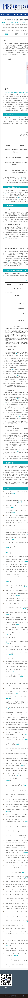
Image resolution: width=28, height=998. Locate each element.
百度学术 (13, 493)
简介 (8, 14)
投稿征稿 (15, 14)
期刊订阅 (23, 14)
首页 (2, 14)
